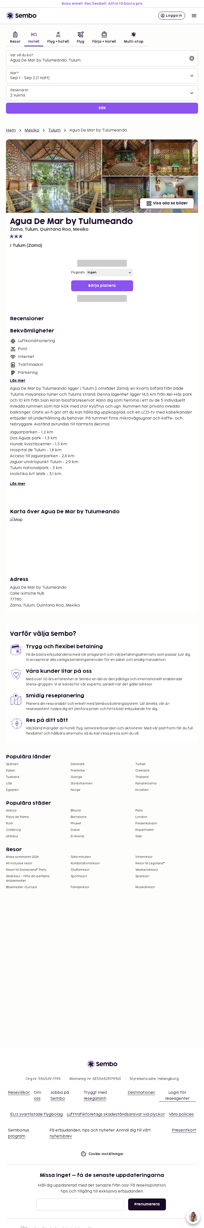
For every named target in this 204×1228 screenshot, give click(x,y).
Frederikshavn (146, 823)
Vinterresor (144, 857)
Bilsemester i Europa (21, 887)
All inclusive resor (19, 863)
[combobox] (98, 60)
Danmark (78, 764)
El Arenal (77, 836)
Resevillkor (19, 1092)
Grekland (142, 771)
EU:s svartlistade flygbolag (36, 1114)
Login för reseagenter (177, 1095)
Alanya (11, 810)
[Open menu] (194, 16)
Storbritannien (82, 783)
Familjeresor (80, 887)
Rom (9, 823)
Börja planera (102, 285)
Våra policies (181, 1114)
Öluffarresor (80, 870)
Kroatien (142, 790)
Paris (139, 810)
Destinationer (141, 1092)
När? (14, 73)
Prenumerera (147, 1204)
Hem (11, 130)
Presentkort (184, 1130)
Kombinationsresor (85, 863)
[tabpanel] (102, 82)
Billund (76, 810)
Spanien (12, 764)
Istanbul (12, 836)
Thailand (142, 777)
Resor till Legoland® (150, 863)
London (141, 817)
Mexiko (32, 130)
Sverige (76, 777)
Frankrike (78, 771)
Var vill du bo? (21, 55)
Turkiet (140, 764)
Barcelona (78, 817)
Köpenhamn (144, 830)
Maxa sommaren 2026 (22, 857)
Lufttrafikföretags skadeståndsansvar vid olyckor (116, 1114)
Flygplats (78, 272)
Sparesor (142, 876)
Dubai (75, 830)
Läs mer (17, 380)
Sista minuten (81, 857)
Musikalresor (145, 887)
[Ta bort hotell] (192, 58)
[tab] (15, 38)
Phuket (76, 823)
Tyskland (12, 777)
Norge (75, 790)
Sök (102, 108)
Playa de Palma (17, 817)
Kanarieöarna (145, 783)
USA (9, 783)
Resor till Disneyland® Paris (26, 870)
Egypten (12, 790)
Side (138, 836)
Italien (10, 771)
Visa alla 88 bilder (170, 203)
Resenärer (19, 90)
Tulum (54, 130)
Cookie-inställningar (106, 1154)
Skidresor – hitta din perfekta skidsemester (27, 878)
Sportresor (79, 876)
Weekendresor (146, 870)
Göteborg (13, 830)
